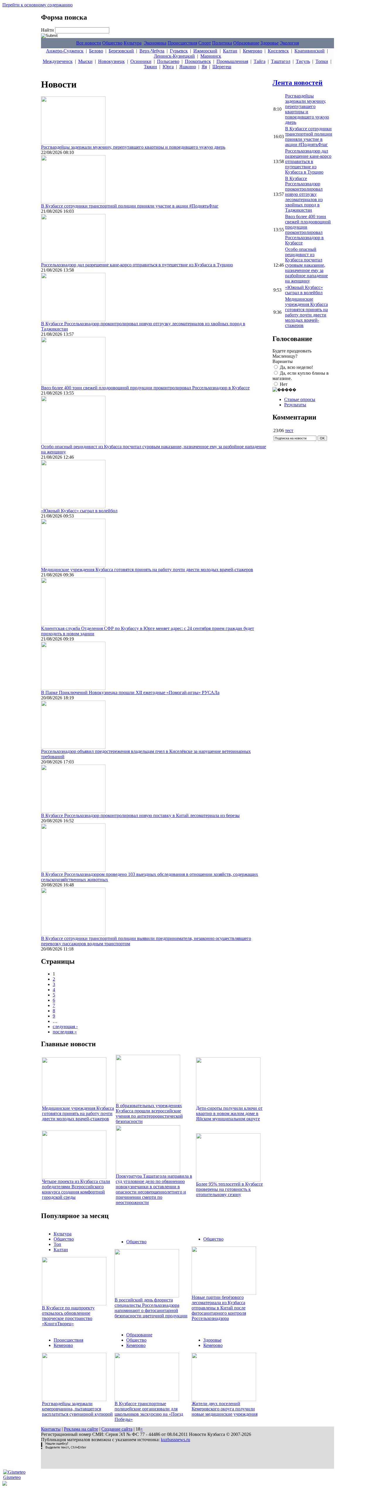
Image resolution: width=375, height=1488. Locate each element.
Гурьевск (179, 50)
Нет (283, 384)
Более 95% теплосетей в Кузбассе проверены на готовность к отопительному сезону (229, 1189)
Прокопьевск (198, 61)
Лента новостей (297, 82)
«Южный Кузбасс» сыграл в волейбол (79, 510)
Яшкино (187, 66)
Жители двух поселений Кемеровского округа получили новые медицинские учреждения (225, 1409)
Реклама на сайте (81, 1429)
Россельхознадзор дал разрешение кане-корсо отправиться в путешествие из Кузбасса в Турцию (137, 264)
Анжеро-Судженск (64, 50)
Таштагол (280, 61)
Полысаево (168, 61)
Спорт (204, 42)
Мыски (85, 61)
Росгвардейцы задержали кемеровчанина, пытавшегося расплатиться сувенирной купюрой (77, 1409)
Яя (204, 66)
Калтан (230, 50)
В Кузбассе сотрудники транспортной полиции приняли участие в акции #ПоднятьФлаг (130, 205)
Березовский (121, 50)
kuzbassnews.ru (175, 1439)
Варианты (282, 361)
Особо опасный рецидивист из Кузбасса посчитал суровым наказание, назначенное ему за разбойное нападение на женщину (306, 265)
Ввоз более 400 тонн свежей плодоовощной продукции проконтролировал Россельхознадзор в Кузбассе (145, 387)
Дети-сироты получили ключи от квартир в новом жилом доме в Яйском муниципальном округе (229, 1113)
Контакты (51, 1429)
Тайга (259, 61)
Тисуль (303, 61)
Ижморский (205, 50)
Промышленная (232, 61)
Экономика (155, 42)
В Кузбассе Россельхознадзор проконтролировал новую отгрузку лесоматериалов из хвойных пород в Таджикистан (304, 194)
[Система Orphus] (63, 1447)
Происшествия (182, 42)
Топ (57, 1244)
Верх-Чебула (151, 50)
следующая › (65, 1026)
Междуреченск (58, 61)
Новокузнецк (111, 61)
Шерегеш (221, 66)
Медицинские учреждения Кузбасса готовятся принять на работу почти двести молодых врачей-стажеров (147, 569)
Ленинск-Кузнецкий (174, 56)
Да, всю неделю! (296, 367)
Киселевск (278, 50)
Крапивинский (309, 50)
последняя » (65, 1031)
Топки (322, 61)
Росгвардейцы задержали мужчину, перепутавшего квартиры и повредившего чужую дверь (133, 147)
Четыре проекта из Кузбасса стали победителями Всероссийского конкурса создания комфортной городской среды (76, 1189)
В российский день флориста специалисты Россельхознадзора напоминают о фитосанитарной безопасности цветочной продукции (151, 1307)
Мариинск (210, 56)
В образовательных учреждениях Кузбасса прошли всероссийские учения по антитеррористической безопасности (149, 1113)
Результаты (295, 404)
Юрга (168, 66)
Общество (112, 42)
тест (289, 430)
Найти (48, 30)
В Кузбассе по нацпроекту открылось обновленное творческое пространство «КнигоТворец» (68, 1315)
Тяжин (150, 66)
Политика (222, 42)
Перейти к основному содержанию (37, 4)
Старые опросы (299, 399)
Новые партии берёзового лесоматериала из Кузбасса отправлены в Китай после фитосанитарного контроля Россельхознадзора (219, 1308)
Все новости (88, 42)
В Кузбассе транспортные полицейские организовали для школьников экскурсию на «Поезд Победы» (149, 1411)
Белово (96, 50)
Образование (246, 42)
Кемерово (252, 50)
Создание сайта (116, 1429)
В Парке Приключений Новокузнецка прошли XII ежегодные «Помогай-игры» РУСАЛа (130, 692)
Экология (289, 42)
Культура (133, 42)
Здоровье (269, 42)
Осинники (140, 61)
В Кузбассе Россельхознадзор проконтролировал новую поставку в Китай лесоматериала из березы (140, 815)
